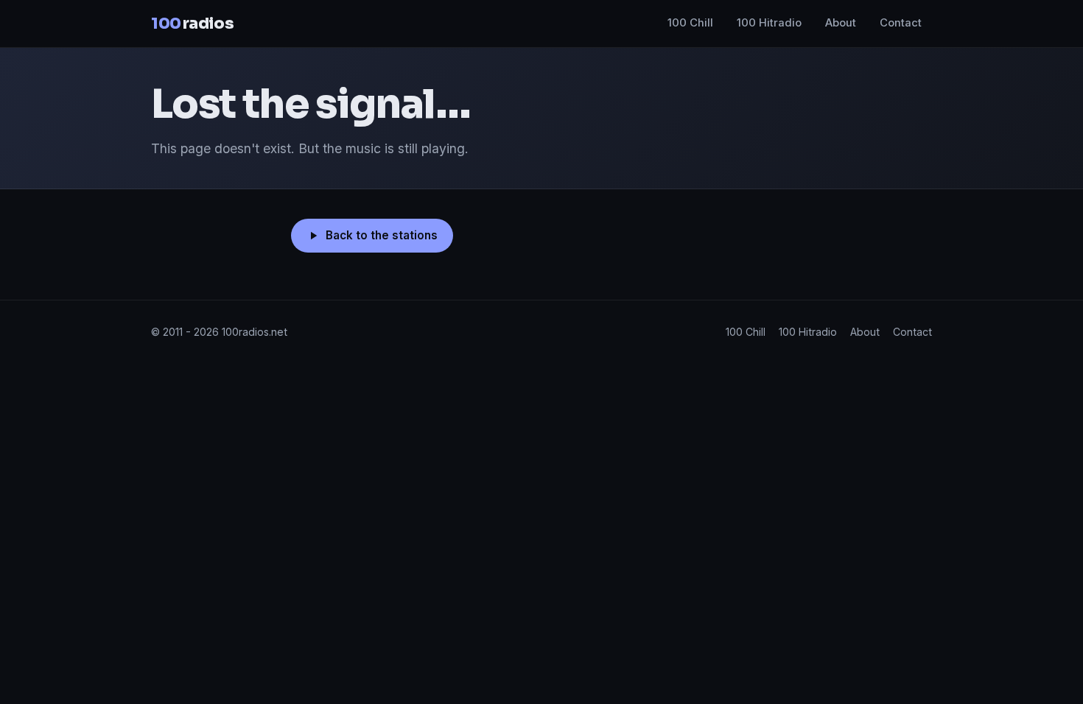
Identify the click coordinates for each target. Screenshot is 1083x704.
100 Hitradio (769, 22)
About (840, 22)
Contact (901, 22)
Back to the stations (382, 235)
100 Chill (690, 22)
